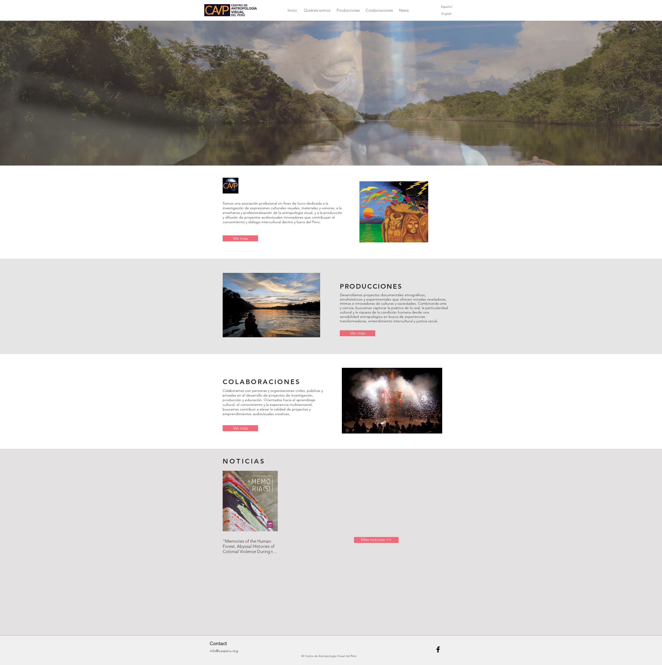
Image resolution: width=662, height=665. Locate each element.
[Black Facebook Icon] (438, 649)
